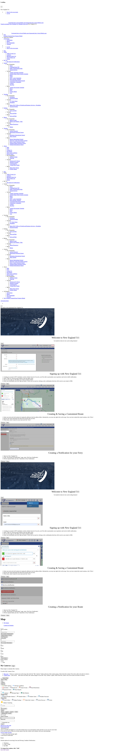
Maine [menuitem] (8, 41)
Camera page (7, 675)
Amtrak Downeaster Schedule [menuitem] (17, 87)
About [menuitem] (5, 146)
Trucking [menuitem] (6, 94)
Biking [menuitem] (5, 117)
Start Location (4, 629)
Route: (2, 738)
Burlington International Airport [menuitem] (17, 135)
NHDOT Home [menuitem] (13, 157)
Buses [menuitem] (11, 65)
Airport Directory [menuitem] (14, 131)
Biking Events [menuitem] (13, 120)
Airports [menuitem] (6, 128)
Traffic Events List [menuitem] (11, 53)
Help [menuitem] (8, 147)
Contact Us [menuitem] (9, 150)
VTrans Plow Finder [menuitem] (14, 165)
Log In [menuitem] (8, 13)
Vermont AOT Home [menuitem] (15, 161)
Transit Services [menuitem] (13, 70)
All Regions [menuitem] (9, 40)
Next (2, 343)
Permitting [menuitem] (12, 97)
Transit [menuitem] (5, 63)
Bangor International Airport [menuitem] (16, 139)
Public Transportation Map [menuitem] (16, 68)
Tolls (3, 662)
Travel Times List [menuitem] (11, 57)
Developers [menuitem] (9, 151)
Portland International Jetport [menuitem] (17, 144)
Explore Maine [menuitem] (13, 91)
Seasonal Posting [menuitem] (14, 98)
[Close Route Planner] (1, 628)
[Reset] (1, 655)
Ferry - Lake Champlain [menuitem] (15, 78)
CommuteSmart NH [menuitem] (14, 67)
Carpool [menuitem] (12, 83)
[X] (4, 22)
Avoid (2, 661)
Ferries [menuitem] (8, 59)
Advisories (5, 300)
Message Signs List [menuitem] (11, 56)
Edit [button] (4, 749)
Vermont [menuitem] (9, 44)
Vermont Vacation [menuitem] (14, 162)
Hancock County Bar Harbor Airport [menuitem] (18, 140)
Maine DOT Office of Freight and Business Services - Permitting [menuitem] (25, 105)
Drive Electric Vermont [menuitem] (15, 79)
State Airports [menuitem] (13, 136)
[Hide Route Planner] (2, 628)
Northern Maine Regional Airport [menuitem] (18, 143)
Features (13, 35)
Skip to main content (5, 8)
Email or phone (4, 716)
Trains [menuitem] (11, 76)
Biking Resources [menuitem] (14, 124)
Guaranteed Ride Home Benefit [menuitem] (17, 80)
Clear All (3, 684)
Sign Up (12, 12)
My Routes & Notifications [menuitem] (13, 61)
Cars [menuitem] (11, 93)
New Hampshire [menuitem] (11, 42)
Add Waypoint (4, 637)
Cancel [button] (7, 749)
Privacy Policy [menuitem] (10, 154)
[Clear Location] (1, 707)
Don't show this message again (9, 734)
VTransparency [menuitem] (13, 163)
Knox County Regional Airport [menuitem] (17, 142)
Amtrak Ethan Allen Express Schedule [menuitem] (19, 74)
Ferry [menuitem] (11, 90)
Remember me (5, 722)
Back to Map (4, 679)
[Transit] (1, 647)
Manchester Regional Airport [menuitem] (17, 132)
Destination (3, 638)
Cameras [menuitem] (9, 55)
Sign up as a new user (6, 725)
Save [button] (2, 749)
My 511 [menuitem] (5, 60)
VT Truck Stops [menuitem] (13, 101)
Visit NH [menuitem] (12, 158)
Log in (2, 732)
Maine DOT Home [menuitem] (14, 167)
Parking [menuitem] (5, 108)
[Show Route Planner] (1, 678)
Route (2, 710)
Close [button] (2, 681)
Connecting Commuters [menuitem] (15, 82)
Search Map (5, 678)
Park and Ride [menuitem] (13, 110)
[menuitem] (68, 12)
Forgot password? (5, 726)
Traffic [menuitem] (5, 52)
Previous (3, 383)
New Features (14, 298)
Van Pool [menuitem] (12, 84)
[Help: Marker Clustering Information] (1, 691)
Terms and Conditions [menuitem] (12, 152)
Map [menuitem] (5, 50)
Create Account (8, 732)
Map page (6, 674)
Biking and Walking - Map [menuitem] (16, 121)
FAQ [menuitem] (8, 148)
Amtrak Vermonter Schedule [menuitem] (16, 72)
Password (3, 719)
